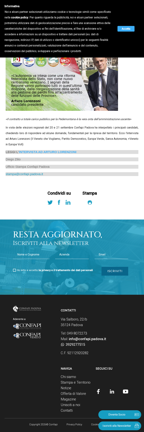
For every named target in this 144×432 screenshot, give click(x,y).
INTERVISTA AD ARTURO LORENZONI (47, 152)
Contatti (67, 410)
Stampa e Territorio (75, 382)
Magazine (68, 399)
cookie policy (19, 17)
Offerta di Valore (73, 394)
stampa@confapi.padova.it (24, 174)
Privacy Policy (74, 424)
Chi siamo (68, 377)
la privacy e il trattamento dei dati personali (66, 270)
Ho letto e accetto (55, 270)
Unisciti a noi (70, 405)
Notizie (66, 388)
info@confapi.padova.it (87, 339)
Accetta (126, 28)
